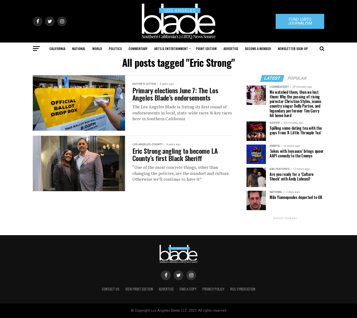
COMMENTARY (137, 48)
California (57, 48)
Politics (115, 48)
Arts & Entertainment (171, 48)
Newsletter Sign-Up (293, 48)
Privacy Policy (213, 289)
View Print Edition (139, 289)
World (97, 48)
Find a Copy (187, 289)
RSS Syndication (242, 289)
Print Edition (206, 48)
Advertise (230, 48)
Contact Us (110, 289)
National (78, 48)
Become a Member (258, 48)
